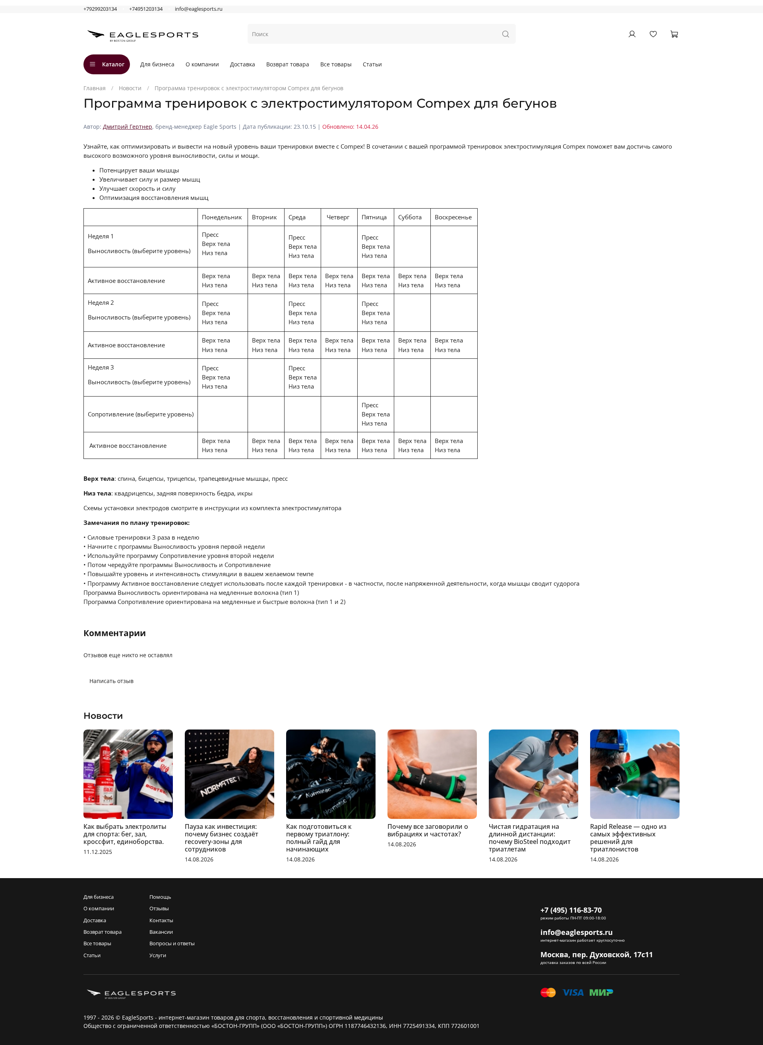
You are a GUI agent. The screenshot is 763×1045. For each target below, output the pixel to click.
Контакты (161, 920)
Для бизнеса (157, 64)
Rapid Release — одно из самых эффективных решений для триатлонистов (628, 837)
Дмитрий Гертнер (127, 126)
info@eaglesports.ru (199, 9)
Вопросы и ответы (172, 943)
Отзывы (159, 908)
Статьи (372, 64)
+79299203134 (100, 9)
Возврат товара (287, 64)
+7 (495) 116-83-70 (571, 910)
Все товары (336, 64)
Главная (94, 88)
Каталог (113, 64)
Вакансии (161, 932)
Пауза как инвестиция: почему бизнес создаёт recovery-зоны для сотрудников (221, 837)
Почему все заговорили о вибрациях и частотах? (427, 830)
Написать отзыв (111, 681)
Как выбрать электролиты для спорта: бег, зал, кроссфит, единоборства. (125, 834)
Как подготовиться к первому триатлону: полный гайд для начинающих (319, 837)
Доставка (242, 64)
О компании (202, 64)
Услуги (157, 955)
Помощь (160, 897)
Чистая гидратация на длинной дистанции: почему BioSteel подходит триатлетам (530, 837)
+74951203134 (146, 9)
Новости (130, 88)
